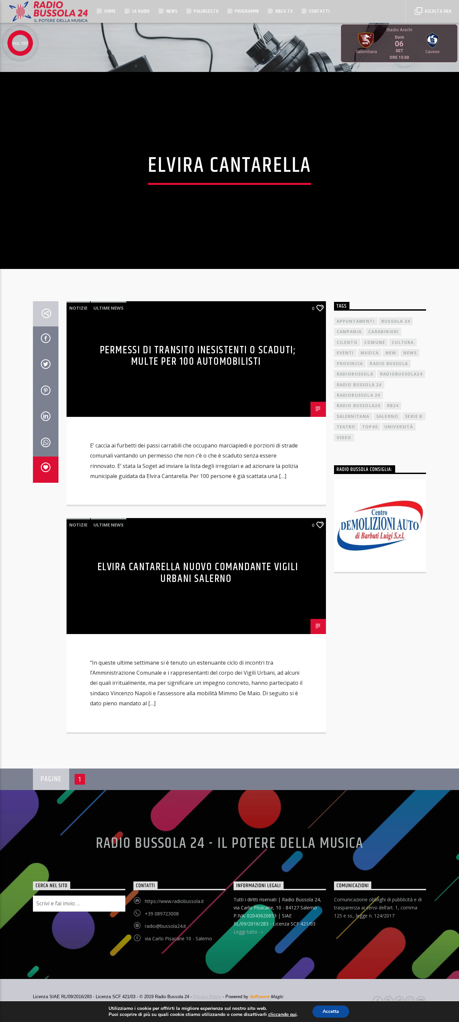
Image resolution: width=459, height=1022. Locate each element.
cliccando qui (282, 1015)
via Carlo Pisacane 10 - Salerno (178, 938)
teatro (346, 427)
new (391, 353)
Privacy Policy (207, 996)
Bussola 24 (395, 321)
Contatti (319, 11)
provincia (350, 363)
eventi (345, 353)
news (410, 353)
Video (344, 437)
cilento (347, 342)
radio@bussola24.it (165, 926)
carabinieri (383, 332)
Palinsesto (206, 11)
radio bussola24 (358, 405)
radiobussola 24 (358, 395)
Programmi (247, 11)
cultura (403, 342)
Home (110, 11)
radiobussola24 (401, 374)
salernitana (353, 416)
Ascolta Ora (437, 11)
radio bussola (389, 363)
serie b (413, 416)
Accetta (331, 1011)
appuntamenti (356, 321)
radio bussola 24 (359, 385)
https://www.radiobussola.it (174, 901)
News (172, 11)
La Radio (141, 11)
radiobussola (355, 374)
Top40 (370, 427)
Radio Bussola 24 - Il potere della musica (230, 843)
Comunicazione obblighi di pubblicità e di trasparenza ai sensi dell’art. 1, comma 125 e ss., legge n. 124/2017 (378, 907)
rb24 (393, 405)
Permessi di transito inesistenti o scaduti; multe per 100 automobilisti (198, 356)
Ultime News (108, 308)
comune (374, 342)
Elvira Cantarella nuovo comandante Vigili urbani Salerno (197, 573)
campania (349, 332)
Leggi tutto (246, 932)
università (398, 427)
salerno (387, 416)
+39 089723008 (162, 913)
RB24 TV (284, 11)
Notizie (78, 308)
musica (370, 353)
